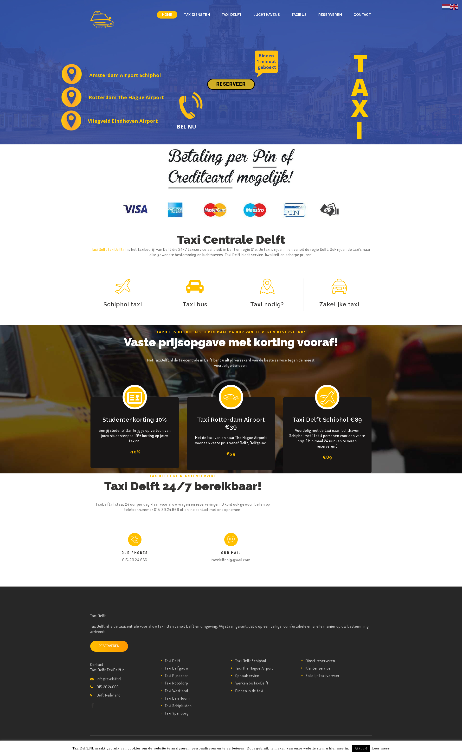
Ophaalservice (247, 675)
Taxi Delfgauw (176, 668)
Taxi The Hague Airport (254, 668)
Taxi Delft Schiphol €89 (327, 419)
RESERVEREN (109, 646)
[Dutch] (446, 6)
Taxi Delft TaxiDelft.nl (109, 249)
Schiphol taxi (122, 304)
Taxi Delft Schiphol (250, 660)
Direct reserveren (320, 660)
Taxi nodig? (267, 304)
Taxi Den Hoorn (177, 698)
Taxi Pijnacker (176, 675)
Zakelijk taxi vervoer (323, 675)
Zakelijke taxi (339, 304)
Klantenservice (318, 668)
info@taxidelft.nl (109, 679)
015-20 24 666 (108, 686)
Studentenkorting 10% (135, 419)
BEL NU (186, 126)
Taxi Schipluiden (178, 705)
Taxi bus (195, 304)
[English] (454, 6)
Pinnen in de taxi (249, 690)
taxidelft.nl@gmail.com (231, 559)
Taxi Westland (176, 690)
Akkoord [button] (361, 748)
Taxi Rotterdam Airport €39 (231, 423)
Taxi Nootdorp (176, 683)
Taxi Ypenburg (176, 713)
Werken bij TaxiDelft (252, 683)
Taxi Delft (172, 660)
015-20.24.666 (134, 559)
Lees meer (381, 748)
